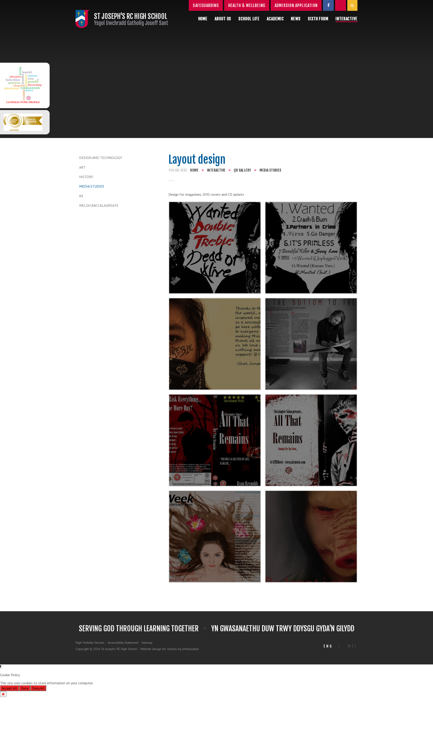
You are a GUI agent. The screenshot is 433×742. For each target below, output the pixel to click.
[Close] (3, 694)
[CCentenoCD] (214, 247)
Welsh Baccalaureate (98, 205)
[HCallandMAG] (311, 344)
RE (81, 196)
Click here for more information (118, 683)
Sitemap (146, 643)
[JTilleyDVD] (214, 440)
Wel (352, 646)
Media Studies (91, 186)
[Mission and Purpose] (23, 85)
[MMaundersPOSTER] (311, 536)
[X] (340, 5)
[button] (216, 666)
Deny (24, 688)
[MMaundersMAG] (214, 536)
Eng (328, 646)
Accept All (9, 688)
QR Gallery (242, 170)
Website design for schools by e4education (169, 649)
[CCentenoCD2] (311, 247)
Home (194, 170)
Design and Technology (100, 157)
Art (82, 167)
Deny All (38, 688)
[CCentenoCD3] (214, 344)
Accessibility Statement (123, 643)
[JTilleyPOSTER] (311, 440)
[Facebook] (328, 5)
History (86, 177)
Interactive (216, 170)
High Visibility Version (90, 643)
